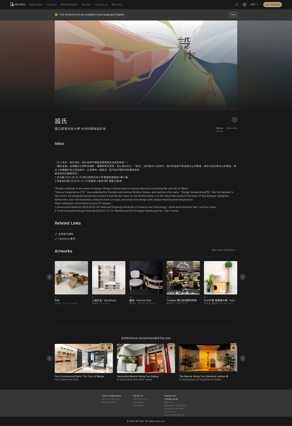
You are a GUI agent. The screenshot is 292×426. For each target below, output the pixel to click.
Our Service (170, 412)
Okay (233, 14)
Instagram (138, 405)
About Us (169, 402)
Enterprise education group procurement (175, 407)
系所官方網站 (65, 234)
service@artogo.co (174, 415)
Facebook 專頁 (66, 238)
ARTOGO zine (140, 399)
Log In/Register (273, 4)
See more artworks (223, 250)
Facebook (138, 402)
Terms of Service (111, 399)
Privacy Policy (109, 402)
